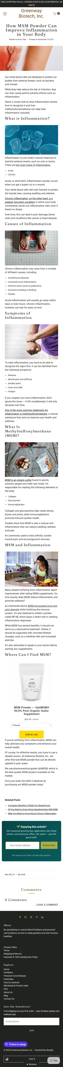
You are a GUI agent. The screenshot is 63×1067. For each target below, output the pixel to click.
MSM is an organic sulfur (18, 480)
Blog (6, 995)
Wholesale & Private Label (16, 985)
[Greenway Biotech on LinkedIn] (42, 917)
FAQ (6, 989)
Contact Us (9, 999)
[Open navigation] (5, 13)
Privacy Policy (10, 947)
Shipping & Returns (13, 954)
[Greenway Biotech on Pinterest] (37, 917)
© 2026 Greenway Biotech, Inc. (18, 1050)
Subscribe (49, 845)
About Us (8, 992)
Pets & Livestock (11, 982)
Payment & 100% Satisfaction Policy (21, 957)
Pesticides (8, 979)
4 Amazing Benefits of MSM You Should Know (29, 805)
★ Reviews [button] (31, 1064)
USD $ (32, 1059)
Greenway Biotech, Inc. (31, 13)
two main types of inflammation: (33, 165)
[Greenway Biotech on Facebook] (20, 917)
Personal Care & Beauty (15, 976)
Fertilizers (8, 972)
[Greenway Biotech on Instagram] (25, 917)
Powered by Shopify (44, 1050)
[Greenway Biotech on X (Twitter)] (31, 917)
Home (6, 969)
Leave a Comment (47, 904)
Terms (6, 950)
